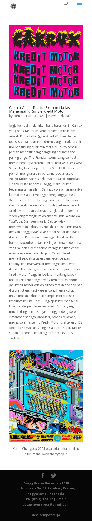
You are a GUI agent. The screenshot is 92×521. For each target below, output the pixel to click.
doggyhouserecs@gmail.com (46, 504)
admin (17, 115)
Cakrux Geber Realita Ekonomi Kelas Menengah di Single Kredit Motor (39, 109)
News (52, 115)
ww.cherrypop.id (55, 454)
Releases (64, 115)
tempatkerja (50, 515)
